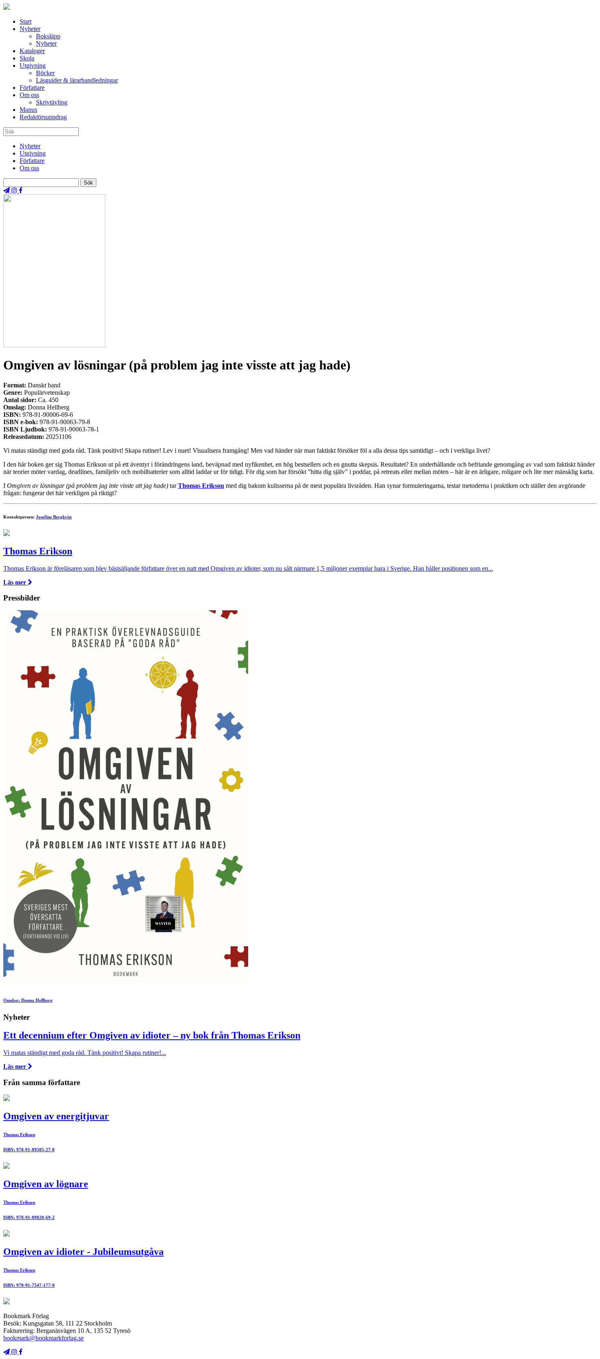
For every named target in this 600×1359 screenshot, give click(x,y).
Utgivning (33, 65)
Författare (32, 87)
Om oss (29, 94)
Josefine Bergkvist (54, 516)
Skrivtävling (51, 102)
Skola (27, 58)
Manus (28, 109)
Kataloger (32, 50)
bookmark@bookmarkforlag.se (43, 1338)
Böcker (45, 72)
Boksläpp (48, 36)
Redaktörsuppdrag (43, 116)
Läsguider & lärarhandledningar (77, 80)
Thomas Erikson (201, 485)
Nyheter (30, 28)
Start (25, 21)
